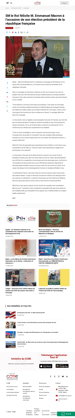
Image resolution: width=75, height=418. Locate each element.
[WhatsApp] (7, 106)
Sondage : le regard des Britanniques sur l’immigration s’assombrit (37, 332)
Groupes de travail (11, 395)
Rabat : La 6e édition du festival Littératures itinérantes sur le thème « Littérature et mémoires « (20, 261)
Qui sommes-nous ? (12, 386)
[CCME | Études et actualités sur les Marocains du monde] (37, 3)
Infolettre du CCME (21, 358)
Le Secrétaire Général (12, 392)
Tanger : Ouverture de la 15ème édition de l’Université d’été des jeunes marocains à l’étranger (20, 290)
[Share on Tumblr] (18, 32)
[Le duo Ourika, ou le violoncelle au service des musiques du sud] (11, 324)
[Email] (7, 101)
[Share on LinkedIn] (15, 32)
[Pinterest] (7, 97)
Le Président (10, 389)
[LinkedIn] (7, 92)
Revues (41, 398)
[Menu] (7, 3)
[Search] (11, 3)
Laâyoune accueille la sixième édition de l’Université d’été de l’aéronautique (52, 289)
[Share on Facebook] (6, 32)
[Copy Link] (27, 32)
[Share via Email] (21, 32)
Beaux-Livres (43, 395)
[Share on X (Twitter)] (9, 32)
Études (41, 389)
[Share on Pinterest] (12, 32)
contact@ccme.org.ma (64, 395)
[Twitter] (7, 88)
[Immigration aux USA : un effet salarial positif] (11, 315)
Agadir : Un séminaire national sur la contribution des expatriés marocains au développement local (19, 232)
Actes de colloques (44, 386)
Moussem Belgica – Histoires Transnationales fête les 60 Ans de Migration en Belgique (51, 232)
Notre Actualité (27, 386)
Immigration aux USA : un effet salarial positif (31, 312)
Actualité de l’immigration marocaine (26, 398)
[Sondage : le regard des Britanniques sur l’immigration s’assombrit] (11, 334)
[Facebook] (7, 83)
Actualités (9, 28)
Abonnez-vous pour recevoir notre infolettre (21, 363)
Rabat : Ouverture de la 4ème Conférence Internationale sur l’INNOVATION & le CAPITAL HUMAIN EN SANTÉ (53, 261)
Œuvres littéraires (44, 392)
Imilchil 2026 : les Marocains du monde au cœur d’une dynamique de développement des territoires (42, 343)
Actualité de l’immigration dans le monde (29, 391)
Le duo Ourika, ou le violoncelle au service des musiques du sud (36, 322)
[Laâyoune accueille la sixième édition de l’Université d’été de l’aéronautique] (54, 277)
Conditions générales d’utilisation (29, 412)
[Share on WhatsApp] (24, 32)
